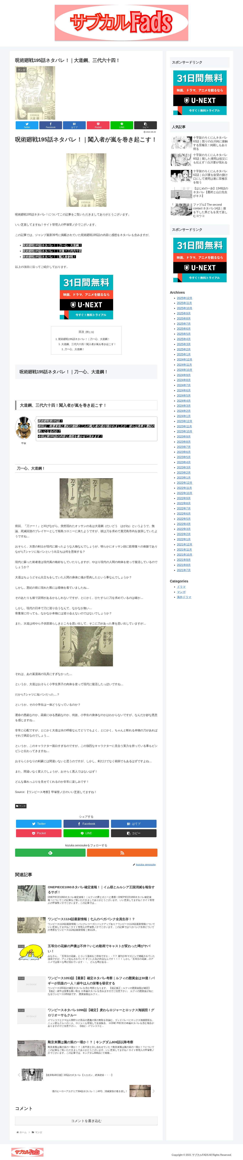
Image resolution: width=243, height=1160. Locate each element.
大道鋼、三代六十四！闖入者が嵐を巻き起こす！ (88, 344)
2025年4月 (184, 339)
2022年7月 (184, 508)
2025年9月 (184, 313)
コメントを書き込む (86, 1121)
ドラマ (181, 586)
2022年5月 (184, 518)
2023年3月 (184, 467)
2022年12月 (184, 482)
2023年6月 (184, 451)
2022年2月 (184, 534)
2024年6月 (184, 390)
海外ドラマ (184, 597)
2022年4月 (184, 523)
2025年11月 (184, 303)
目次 (81, 331)
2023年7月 (184, 446)
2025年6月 (184, 328)
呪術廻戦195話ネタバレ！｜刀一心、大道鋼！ (84, 339)
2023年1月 (184, 477)
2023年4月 (184, 462)
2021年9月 (184, 559)
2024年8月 (184, 380)
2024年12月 (184, 359)
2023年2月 (184, 472)
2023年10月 (184, 431)
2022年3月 (184, 529)
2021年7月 (184, 570)
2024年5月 (184, 395)
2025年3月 (184, 344)
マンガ (22, 806)
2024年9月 (184, 374)
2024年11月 (184, 364)
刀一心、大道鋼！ (74, 349)
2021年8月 (184, 565)
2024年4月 (184, 400)
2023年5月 (184, 457)
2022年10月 (184, 493)
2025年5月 (184, 333)
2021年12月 (184, 544)
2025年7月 (184, 323)
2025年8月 (184, 318)
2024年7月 (184, 385)
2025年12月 (184, 297)
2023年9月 (184, 436)
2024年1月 (184, 416)
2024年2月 (184, 410)
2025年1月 (184, 354)
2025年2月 (184, 349)
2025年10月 (184, 308)
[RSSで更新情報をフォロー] (122, 853)
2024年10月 (184, 369)
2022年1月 (184, 539)
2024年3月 (184, 405)
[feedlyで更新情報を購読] (50, 853)
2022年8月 (184, 503)
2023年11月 (184, 426)
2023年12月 (184, 421)
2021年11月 (184, 549)
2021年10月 (184, 554)
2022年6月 (184, 513)
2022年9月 (184, 498)
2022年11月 (184, 488)
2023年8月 (184, 441)
